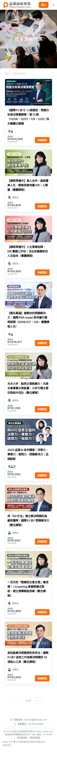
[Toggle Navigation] (53, 5)
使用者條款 (22, 737)
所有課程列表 (18, 73)
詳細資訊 (42, 140)
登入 (43, 4)
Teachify (6, 744)
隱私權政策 (35, 737)
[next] (38, 700)
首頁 (7, 73)
